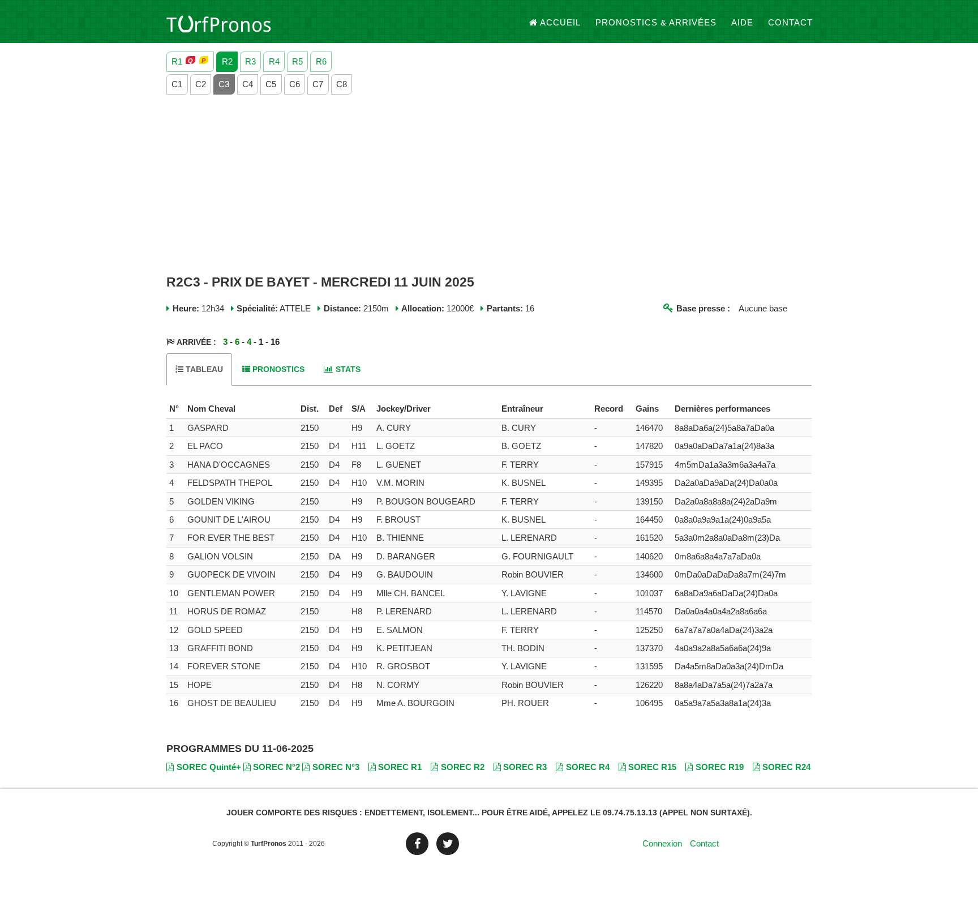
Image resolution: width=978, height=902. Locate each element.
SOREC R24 (786, 767)
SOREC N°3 (335, 767)
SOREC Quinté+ (209, 767)
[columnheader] (175, 409)
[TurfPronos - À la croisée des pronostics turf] (219, 22)
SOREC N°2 (276, 767)
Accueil (560, 22)
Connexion (662, 843)
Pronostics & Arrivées (656, 22)
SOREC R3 (525, 767)
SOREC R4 (588, 767)
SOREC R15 (652, 767)
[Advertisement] (489, 185)
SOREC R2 (462, 767)
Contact (790, 22)
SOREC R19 (720, 767)
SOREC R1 (400, 767)
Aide (742, 22)
